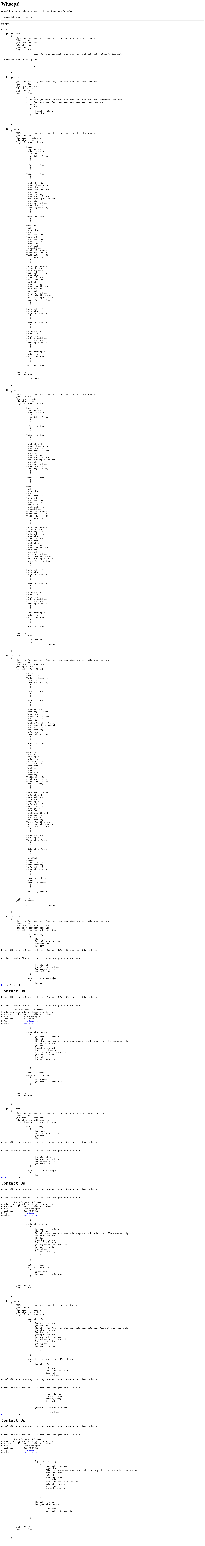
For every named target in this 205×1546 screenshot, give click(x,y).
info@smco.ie (31, 1021)
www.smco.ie (30, 1023)
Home (3, 985)
